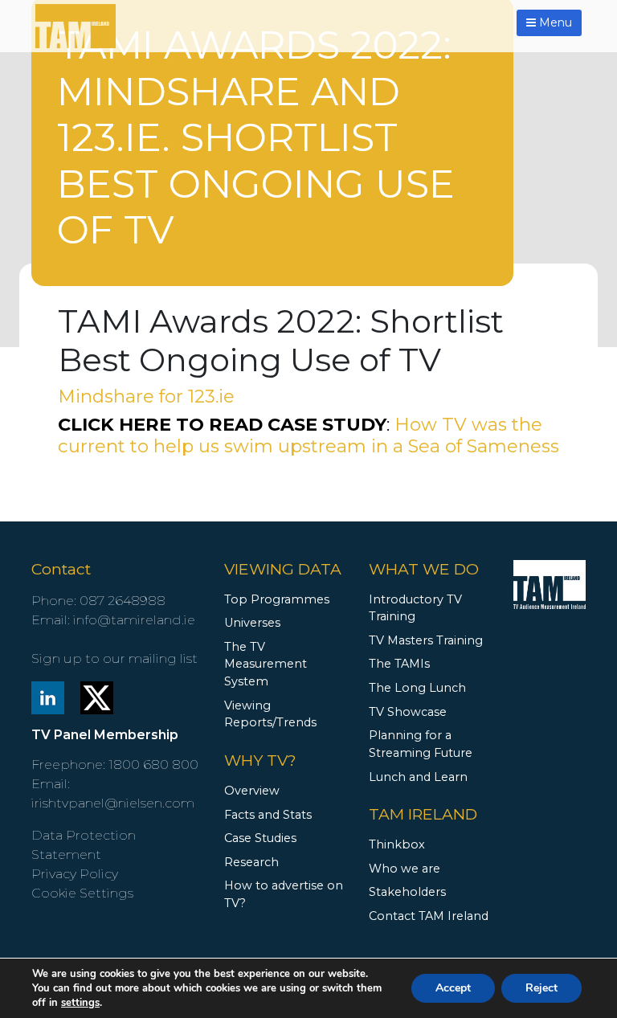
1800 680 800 (153, 764)
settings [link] (80, 1003)
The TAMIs (399, 663)
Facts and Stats (268, 814)
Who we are (404, 868)
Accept (453, 988)
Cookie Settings (82, 893)
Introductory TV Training (415, 608)
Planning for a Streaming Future (420, 744)
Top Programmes (276, 599)
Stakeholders (407, 892)
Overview (252, 790)
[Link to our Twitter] (96, 696)
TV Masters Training (426, 640)
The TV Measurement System (265, 664)
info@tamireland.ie (134, 620)
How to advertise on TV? (283, 894)
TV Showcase (408, 712)
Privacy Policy (74, 873)
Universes (252, 622)
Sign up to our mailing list (114, 658)
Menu (554, 22)
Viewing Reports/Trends (270, 714)
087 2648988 (122, 600)
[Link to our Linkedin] (47, 696)
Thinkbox (397, 844)
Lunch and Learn (418, 777)
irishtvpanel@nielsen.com (112, 803)
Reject (541, 988)
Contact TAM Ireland (428, 916)
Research (251, 862)
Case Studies (260, 838)
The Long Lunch (417, 688)
